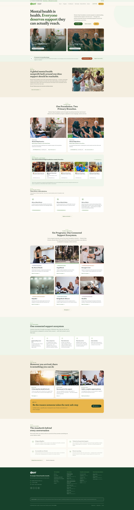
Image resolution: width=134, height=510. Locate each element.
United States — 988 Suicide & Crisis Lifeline (50, 0)
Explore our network (66, 216)
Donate (101, 3)
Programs (64, 3)
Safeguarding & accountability (59, 478)
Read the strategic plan (50, 460)
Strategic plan (93, 505)
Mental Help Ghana (69, 488)
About (60, 3)
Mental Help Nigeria (69, 493)
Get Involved (77, 3)
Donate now (96, 406)
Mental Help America (69, 476)
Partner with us (56, 481)
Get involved (56, 480)
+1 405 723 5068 (34, 482)
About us (55, 474)
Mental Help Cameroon (69, 483)
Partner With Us (83, 3)
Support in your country (98, 58)
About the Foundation (35, 89)
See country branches (89, 149)
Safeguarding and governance (36, 460)
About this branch (51, 149)
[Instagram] (34, 488)
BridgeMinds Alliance (82, 481)
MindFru (81, 482)
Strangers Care (82, 477)
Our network (56, 475)
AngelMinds (82, 475)
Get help (102, 0)
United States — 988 (87, 58)
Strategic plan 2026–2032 (58, 477)
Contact (88, 3)
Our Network (70, 3)
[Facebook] (31, 488)
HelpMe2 (81, 478)
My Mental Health (83, 474)
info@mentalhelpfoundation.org (37, 480)
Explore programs (88, 23)
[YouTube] (39, 488)
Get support (77, 23)
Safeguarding (98, 505)
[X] (36, 488)
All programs (66, 309)
